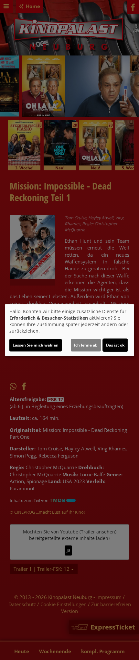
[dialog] (69, 330)
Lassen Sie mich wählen (36, 345)
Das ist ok (115, 345)
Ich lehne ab (86, 345)
